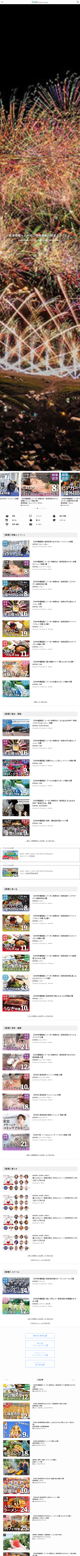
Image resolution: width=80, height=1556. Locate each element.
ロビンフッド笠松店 (37, 855)
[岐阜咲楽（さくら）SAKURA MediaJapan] (40, 2)
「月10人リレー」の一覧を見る (40, 1260)
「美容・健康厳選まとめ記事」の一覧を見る (40, 1155)
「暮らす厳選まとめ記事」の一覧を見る (40, 1255)
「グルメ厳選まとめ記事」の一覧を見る (40, 1016)
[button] (78, 2)
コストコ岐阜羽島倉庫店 (37, 872)
